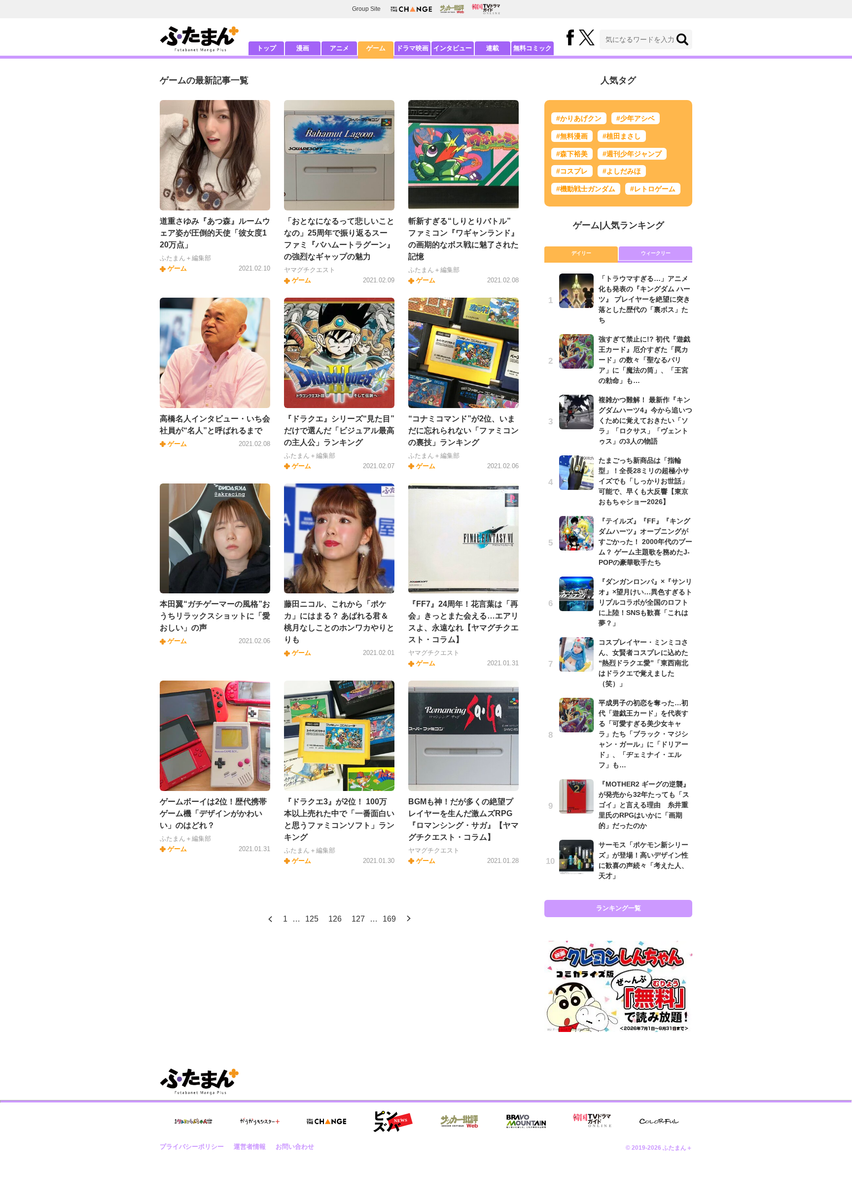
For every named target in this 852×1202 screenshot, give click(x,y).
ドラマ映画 (412, 48)
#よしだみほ (622, 171)
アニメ (339, 48)
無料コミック (532, 48)
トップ (266, 48)
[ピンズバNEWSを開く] (393, 1122)
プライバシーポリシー (192, 1146)
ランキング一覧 (618, 908)
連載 (492, 48)
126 (335, 919)
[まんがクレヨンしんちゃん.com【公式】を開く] (193, 1121)
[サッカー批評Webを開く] (452, 9)
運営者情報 (250, 1146)
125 (312, 919)
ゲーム (376, 48)
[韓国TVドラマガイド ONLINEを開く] (486, 9)
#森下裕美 (572, 154)
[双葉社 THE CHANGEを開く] (411, 9)
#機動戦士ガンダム (585, 189)
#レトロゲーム (652, 189)
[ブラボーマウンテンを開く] (526, 1121)
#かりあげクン (579, 118)
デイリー (581, 253)
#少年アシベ (635, 118)
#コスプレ (572, 171)
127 (358, 919)
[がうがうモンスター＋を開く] (260, 1121)
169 (389, 919)
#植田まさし (622, 136)
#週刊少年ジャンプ (632, 154)
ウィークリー (656, 253)
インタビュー (452, 48)
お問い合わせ (295, 1146)
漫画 (302, 48)
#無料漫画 (572, 136)
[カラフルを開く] (659, 1121)
